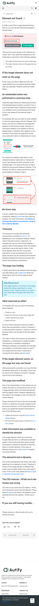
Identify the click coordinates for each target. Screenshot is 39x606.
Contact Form (23, 594)
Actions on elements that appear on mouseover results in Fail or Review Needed (18, 221)
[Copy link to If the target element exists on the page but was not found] (33, 363)
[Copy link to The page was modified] (28, 380)
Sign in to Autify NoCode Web (10, 586)
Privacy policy (6, 601)
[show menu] (36, 3)
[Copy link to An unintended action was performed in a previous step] (33, 98)
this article (26, 353)
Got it (32, 600)
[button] (11, 535)
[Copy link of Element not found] (24, 18)
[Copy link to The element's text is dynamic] (34, 457)
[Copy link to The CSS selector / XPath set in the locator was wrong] (23, 483)
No (19, 527)
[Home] (9, 3)
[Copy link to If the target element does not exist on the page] (23, 77)
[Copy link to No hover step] (18, 209)
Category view (9, 13)
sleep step (22, 273)
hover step (21, 216)
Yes (8, 527)
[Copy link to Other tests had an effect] (29, 301)
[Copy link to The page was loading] (26, 265)
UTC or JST (26, 236)
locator (24, 449)
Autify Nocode (23, 586)
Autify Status (5, 594)
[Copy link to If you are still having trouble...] (5, 507)
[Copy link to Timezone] (15, 229)
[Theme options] (36, 8)
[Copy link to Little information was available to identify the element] (24, 432)
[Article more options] (35, 13)
